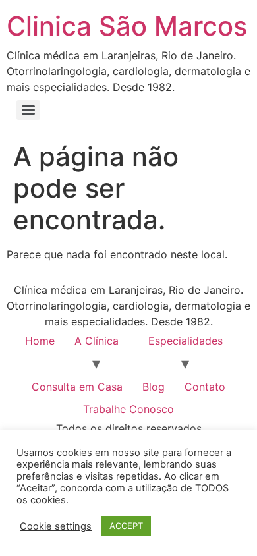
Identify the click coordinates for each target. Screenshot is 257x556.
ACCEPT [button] (126, 525)
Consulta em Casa (77, 386)
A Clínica (96, 340)
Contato (205, 386)
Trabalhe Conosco (128, 409)
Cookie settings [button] (56, 526)
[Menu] (28, 110)
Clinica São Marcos (127, 26)
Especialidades (185, 340)
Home (40, 340)
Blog (153, 386)
